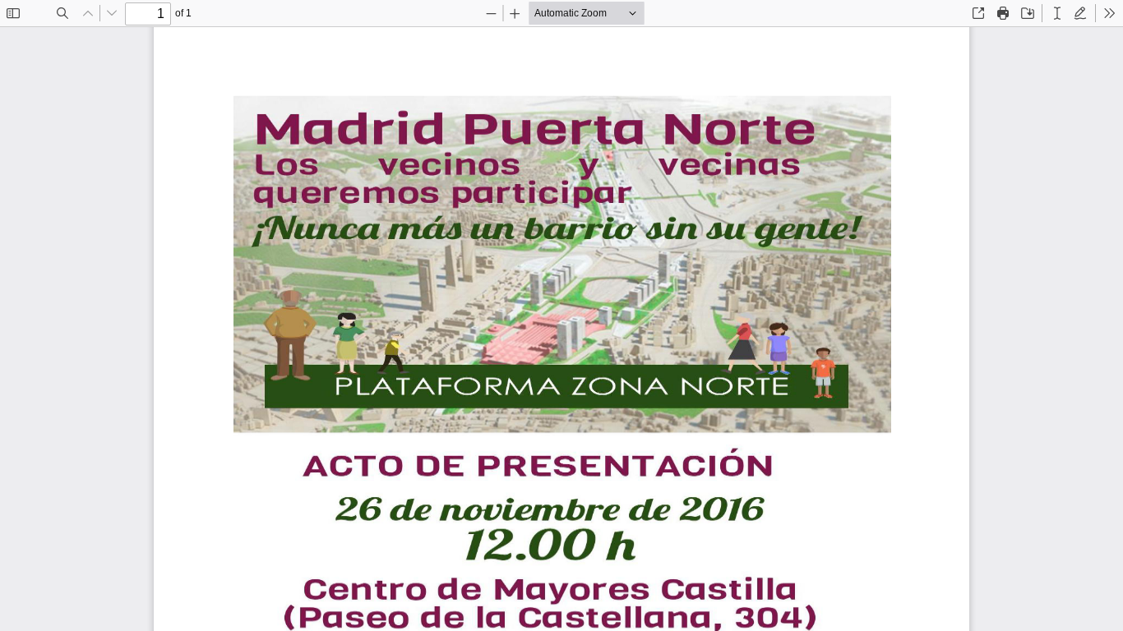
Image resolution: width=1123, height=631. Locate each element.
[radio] (1057, 13)
